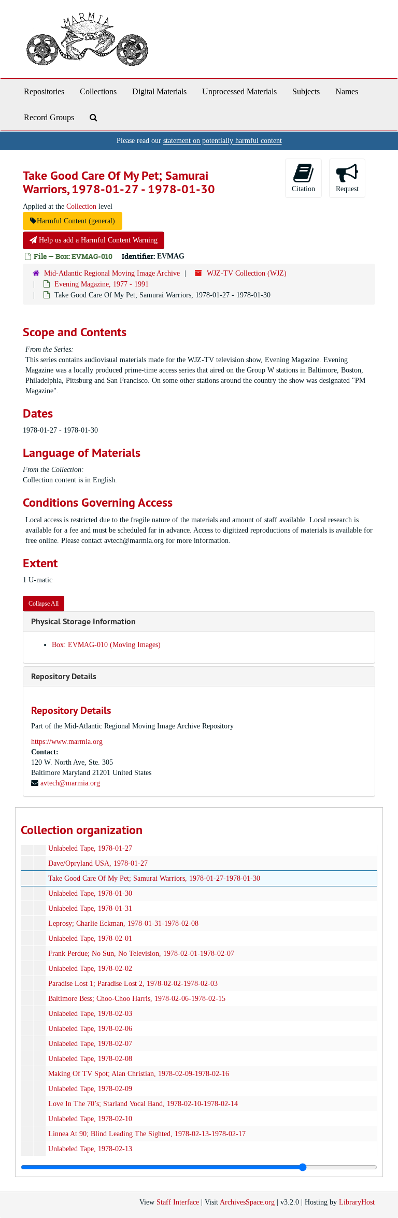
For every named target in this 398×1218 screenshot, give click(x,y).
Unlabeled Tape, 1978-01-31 (90, 908)
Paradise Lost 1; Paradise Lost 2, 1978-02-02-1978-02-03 (133, 983)
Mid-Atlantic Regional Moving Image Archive (112, 273)
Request (347, 189)
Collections (98, 91)
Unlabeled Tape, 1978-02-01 (90, 938)
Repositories (44, 91)
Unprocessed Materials (239, 91)
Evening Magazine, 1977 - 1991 (101, 284)
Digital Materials (159, 91)
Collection (81, 206)
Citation (303, 189)
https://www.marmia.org (67, 742)
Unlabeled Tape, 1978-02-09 (90, 1089)
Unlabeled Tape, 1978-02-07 (90, 1044)
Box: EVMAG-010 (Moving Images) (106, 645)
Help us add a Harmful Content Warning (97, 240)
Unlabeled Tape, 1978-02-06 (90, 1029)
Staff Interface (178, 1202)
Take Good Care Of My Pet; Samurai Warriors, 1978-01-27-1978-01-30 (154, 878)
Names (346, 91)
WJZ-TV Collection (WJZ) (247, 273)
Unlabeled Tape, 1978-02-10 (90, 1119)
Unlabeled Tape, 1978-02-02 (90, 968)
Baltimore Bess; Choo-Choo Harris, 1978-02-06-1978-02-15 (136, 998)
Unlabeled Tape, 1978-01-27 (90, 848)
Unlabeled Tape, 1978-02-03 (90, 1014)
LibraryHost (357, 1202)
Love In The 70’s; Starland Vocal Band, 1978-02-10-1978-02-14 (143, 1104)
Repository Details (63, 676)
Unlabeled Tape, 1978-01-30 (90, 893)
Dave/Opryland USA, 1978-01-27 (98, 863)
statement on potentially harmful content (222, 141)
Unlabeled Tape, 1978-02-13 (90, 1149)
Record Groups (49, 117)
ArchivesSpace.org (247, 1202)
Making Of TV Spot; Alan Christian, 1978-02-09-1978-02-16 (138, 1074)
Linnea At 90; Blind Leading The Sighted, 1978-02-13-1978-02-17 (147, 1134)
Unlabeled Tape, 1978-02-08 (90, 1059)
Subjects (306, 91)
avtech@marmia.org (70, 783)
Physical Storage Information (83, 621)
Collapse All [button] (44, 603)
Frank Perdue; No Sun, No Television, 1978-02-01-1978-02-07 (141, 953)
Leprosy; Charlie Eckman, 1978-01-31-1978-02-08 (123, 923)
